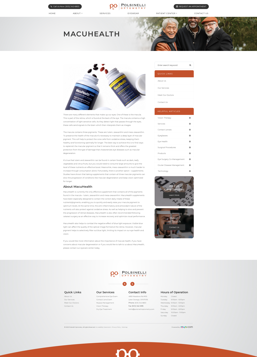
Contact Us (201, 13)
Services (105, 13)
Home (52, 13)
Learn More (174, 195)
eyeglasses (163, 136)
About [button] (77, 13)
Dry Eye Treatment (104, 309)
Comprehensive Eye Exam (107, 296)
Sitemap (124, 327)
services (161, 124)
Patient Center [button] (165, 13)
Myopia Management (105, 303)
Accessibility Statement (103, 327)
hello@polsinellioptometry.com (141, 309)
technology (163, 171)
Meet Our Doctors (166, 95)
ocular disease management (171, 165)
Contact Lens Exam (104, 300)
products (162, 153)
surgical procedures (167, 147)
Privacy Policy (116, 327)
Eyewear (133, 13)
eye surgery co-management (171, 159)
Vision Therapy (102, 306)
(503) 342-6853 (140, 303)
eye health (163, 141)
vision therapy (164, 118)
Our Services (163, 88)
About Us (162, 81)
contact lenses (165, 130)
